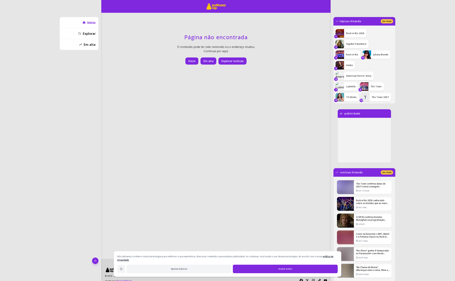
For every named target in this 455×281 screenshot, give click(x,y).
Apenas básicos (179, 268)
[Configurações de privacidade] (121, 269)
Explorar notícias (232, 61)
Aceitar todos (285, 268)
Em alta (208, 61)
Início (192, 61)
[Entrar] (95, 261)
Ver (387, 21)
